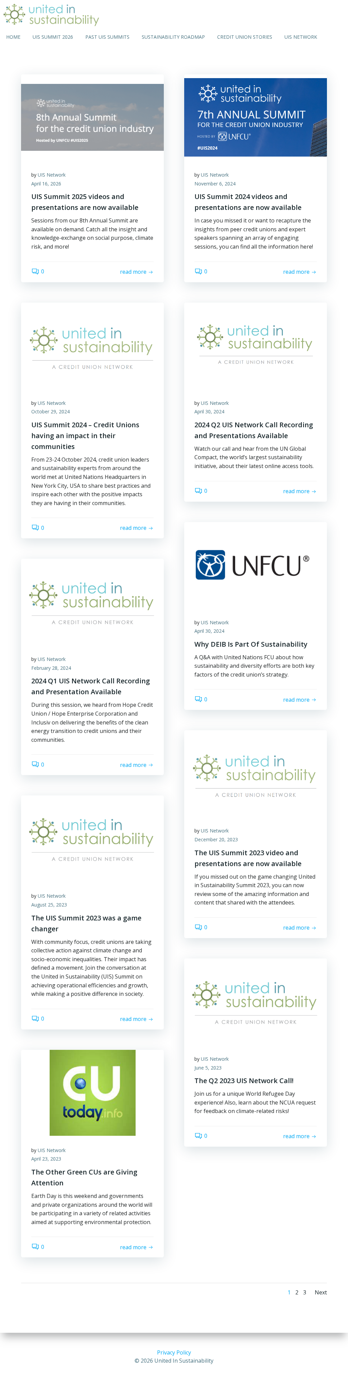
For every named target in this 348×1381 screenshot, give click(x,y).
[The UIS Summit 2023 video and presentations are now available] (255, 772)
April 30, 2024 (209, 411)
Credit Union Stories (244, 37)
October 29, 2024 (50, 411)
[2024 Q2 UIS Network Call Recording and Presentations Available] (255, 344)
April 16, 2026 (46, 183)
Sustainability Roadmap (173, 37)
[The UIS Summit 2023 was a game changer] (92, 838)
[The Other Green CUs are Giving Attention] (92, 1092)
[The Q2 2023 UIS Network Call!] (255, 1001)
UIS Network (300, 37)
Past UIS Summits (107, 37)
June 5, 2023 (208, 1067)
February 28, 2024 (51, 668)
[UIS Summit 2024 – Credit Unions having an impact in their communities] (92, 344)
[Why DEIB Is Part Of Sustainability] (255, 564)
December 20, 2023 (216, 839)
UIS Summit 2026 (53, 37)
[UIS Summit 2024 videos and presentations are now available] (255, 117)
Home (13, 37)
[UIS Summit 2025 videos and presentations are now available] (92, 117)
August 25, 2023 (49, 904)
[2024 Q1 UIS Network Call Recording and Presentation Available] (92, 601)
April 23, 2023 (46, 1158)
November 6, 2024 (215, 183)
